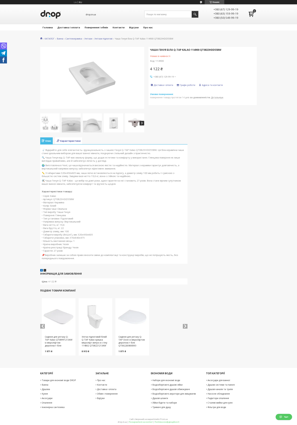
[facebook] (41, 270)
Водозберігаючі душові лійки (167, 384)
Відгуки (134, 27)
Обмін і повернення (107, 393)
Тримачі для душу (161, 407)
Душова (46, 389)
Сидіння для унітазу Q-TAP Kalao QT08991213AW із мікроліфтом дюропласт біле (58, 341)
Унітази (88, 38)
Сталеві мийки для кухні (220, 402)
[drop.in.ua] (50, 14)
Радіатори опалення (218, 398)
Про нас (148, 27)
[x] (45, 270)
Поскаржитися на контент (141, 422)
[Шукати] (195, 14)
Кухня (45, 393)
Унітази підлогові (103, 38)
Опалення (47, 402)
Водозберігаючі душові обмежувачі (171, 389)
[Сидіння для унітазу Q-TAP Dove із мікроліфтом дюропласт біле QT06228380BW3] (132, 316)
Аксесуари (47, 398)
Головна (48, 27)
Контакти (119, 27)
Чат (286, 416)
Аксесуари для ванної (219, 380)
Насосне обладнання (219, 393)
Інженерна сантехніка (53, 407)
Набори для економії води (166, 380)
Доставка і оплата (68, 27)
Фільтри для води (217, 407)
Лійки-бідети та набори (164, 402)
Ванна (60, 38)
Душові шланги (160, 398)
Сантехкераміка (73, 38)
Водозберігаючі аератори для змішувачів (174, 393)
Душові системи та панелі (221, 384)
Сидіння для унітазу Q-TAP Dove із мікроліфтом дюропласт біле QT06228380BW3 (131, 341)
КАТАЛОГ (49, 38)
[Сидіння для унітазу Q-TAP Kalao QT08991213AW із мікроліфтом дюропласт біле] (58, 316)
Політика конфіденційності (167, 422)
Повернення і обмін (96, 27)
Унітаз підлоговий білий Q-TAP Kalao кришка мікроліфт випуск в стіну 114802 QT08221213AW (94, 341)
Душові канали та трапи (220, 389)
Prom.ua (164, 419)
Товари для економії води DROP (59, 380)
